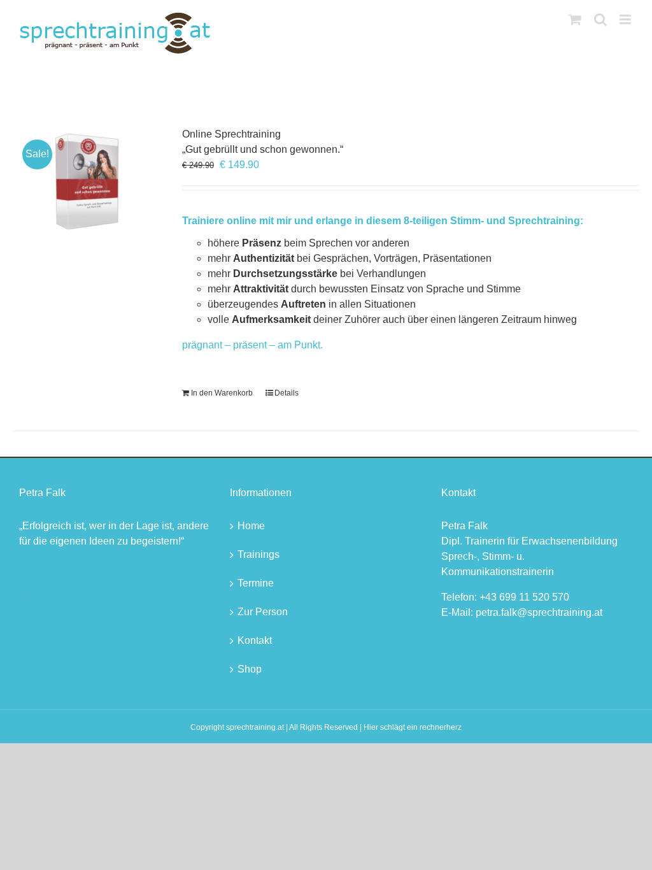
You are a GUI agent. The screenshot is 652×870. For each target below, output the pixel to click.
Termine (255, 583)
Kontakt (254, 640)
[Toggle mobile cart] (575, 19)
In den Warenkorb (222, 393)
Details (286, 393)
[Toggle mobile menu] (626, 19)
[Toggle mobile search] (600, 19)
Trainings (258, 554)
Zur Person (262, 611)
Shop (249, 669)
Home (251, 525)
